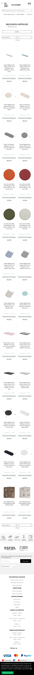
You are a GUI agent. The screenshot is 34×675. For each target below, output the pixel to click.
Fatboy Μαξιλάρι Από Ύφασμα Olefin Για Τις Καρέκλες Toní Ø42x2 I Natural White (25, 464)
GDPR (17, 607)
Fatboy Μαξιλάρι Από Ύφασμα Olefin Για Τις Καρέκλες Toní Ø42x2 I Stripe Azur (25, 305)
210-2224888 (16, 5)
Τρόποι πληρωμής (17, 591)
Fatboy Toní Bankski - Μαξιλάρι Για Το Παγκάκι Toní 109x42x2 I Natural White (24, 424)
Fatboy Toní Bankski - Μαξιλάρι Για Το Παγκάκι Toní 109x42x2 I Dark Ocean (9, 464)
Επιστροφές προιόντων (17, 582)
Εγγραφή (26, 561)
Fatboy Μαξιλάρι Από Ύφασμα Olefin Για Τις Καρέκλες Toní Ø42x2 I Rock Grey (25, 147)
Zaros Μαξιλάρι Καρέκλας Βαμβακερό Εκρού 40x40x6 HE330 (25, 503)
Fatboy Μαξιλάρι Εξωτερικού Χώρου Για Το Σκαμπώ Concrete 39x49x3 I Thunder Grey (9, 386)
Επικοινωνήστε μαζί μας (17, 580)
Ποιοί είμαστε (17, 599)
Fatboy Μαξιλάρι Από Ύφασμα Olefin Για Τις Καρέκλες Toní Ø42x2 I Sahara (9, 107)
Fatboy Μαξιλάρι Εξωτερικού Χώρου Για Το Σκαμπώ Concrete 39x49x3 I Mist (25, 385)
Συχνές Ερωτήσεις (17, 585)
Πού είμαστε (17, 602)
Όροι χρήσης (17, 604)
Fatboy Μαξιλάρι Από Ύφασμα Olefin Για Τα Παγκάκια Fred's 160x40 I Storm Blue (25, 67)
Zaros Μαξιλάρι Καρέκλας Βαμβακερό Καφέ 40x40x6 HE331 (9, 503)
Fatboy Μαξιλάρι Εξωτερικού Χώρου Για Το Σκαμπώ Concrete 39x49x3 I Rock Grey (25, 345)
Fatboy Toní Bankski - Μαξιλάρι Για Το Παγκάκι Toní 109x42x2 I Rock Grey (9, 147)
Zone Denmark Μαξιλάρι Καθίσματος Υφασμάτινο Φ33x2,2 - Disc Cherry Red (25, 186)
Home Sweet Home (9, 14)
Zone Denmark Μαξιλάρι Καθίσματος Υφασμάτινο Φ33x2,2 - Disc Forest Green (9, 226)
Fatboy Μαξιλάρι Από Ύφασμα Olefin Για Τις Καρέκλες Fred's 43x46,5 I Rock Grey (25, 266)
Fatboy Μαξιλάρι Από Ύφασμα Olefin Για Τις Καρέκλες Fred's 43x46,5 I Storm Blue (9, 266)
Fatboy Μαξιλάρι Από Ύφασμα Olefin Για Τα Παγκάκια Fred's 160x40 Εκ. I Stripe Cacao (9, 68)
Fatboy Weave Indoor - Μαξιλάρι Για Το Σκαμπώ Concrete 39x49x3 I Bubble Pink (9, 345)
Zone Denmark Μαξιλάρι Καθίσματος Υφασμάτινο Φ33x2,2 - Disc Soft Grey (25, 226)
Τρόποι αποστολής (17, 593)
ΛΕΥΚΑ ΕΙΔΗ (20, 14)
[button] (4, 10)
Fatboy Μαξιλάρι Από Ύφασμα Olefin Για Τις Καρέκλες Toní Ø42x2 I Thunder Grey (9, 424)
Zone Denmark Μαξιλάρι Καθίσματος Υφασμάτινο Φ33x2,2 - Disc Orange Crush (9, 186)
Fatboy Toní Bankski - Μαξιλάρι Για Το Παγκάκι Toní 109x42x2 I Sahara (24, 107)
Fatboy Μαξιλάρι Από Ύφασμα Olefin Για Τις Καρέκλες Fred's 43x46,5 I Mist (9, 305)
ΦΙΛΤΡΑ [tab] (17, 32)
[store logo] (6, 5)
